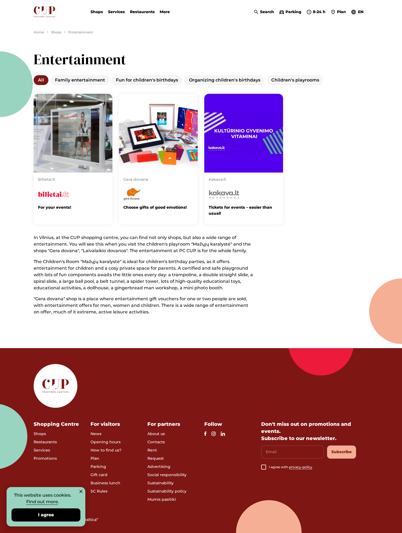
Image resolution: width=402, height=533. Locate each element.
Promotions (45, 458)
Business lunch (105, 482)
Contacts (156, 441)
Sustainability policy (167, 491)
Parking (98, 466)
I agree (46, 514)
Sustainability (160, 482)
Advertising (158, 466)
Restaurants (142, 11)
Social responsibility (167, 474)
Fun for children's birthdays (147, 80)
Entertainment (80, 32)
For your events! (54, 207)
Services (116, 11)
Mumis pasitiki (161, 499)
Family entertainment (80, 80)
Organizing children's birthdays (224, 80)
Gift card (99, 474)
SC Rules (99, 491)
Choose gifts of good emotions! (155, 207)
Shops (97, 11)
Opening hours (106, 441)
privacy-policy (300, 467)
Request (155, 458)
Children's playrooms (295, 80)
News (96, 433)
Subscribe (341, 451)
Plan (95, 458)
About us (156, 433)
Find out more (42, 501)
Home (39, 32)
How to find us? (106, 450)
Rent (152, 450)
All (41, 80)
